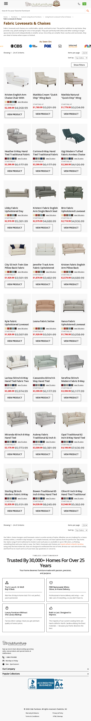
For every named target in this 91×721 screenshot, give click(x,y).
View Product (14, 114)
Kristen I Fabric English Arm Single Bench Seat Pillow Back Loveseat (45, 211)
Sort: (71, 58)
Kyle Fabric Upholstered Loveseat (17, 323)
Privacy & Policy (58, 713)
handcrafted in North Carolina (72, 544)
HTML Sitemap (58, 716)
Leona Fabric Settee (43, 321)
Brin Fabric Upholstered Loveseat (73, 209)
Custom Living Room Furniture (31, 17)
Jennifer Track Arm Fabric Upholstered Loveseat (43, 268)
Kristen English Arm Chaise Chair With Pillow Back (15, 98)
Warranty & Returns (32, 713)
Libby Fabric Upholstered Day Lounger (14, 211)
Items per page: (74, 53)
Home (6, 17)
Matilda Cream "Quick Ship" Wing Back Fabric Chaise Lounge (45, 98)
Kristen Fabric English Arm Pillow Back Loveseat (73, 268)
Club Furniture (35, 709)
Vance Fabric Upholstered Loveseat (73, 323)
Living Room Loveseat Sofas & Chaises (58, 17)
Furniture (14, 17)
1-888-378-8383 (11, 657)
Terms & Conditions (32, 716)
